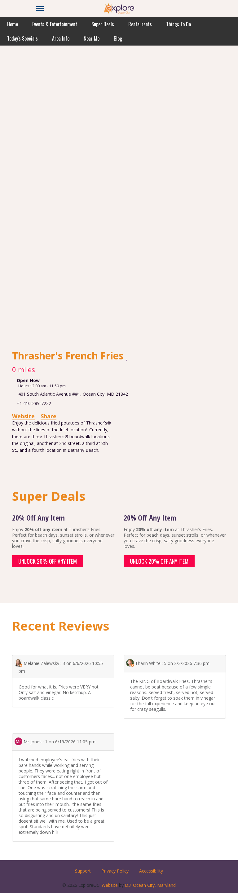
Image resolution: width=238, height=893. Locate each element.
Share (48, 416)
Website (23, 416)
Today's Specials (22, 38)
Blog (118, 38)
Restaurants (140, 24)
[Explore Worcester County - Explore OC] (119, 8)
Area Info (60, 38)
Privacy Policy (115, 871)
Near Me (91, 38)
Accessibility (151, 871)
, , (73, 394)
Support (83, 871)
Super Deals (102, 24)
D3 (128, 885)
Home (12, 24)
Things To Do (178, 24)
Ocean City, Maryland (154, 885)
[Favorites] (127, 356)
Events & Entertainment (54, 24)
